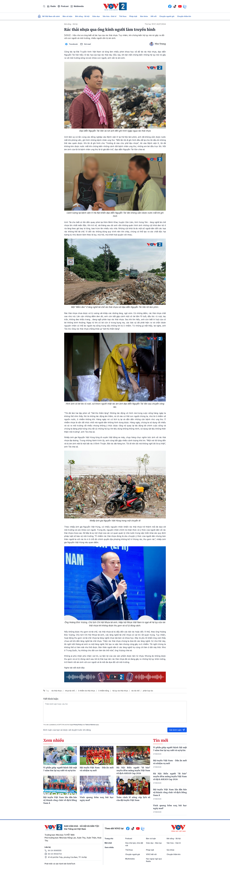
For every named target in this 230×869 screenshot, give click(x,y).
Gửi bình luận (175, 730)
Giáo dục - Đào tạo (154, 843)
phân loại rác (148, 691)
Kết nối (154, 16)
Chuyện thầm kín (184, 16)
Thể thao (122, 16)
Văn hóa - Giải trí (109, 16)
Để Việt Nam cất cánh (51, 16)
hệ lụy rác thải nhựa (120, 691)
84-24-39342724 (55, 854)
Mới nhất (108, 843)
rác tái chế (135, 691)
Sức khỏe (144, 16)
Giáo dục (96, 16)
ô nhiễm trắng (103, 691)
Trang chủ (109, 838)
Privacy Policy (78, 724)
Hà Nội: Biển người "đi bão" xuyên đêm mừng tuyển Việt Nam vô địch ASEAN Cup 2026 (170, 776)
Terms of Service (90, 724)
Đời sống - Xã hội (82, 16)
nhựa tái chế (70, 691)
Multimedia (79, 6)
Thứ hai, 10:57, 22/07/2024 (155, 24)
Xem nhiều (109, 847)
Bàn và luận (67, 16)
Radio (53, 6)
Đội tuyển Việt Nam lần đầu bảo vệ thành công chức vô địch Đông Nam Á (170, 792)
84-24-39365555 (54, 850)
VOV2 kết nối (151, 854)
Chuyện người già (166, 16)
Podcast (65, 6)
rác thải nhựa (56, 691)
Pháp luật (133, 16)
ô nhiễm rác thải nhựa (86, 691)
